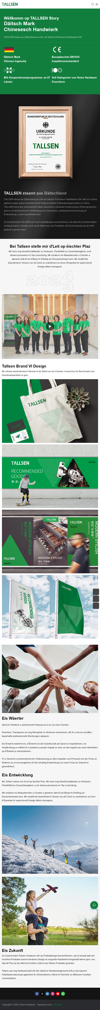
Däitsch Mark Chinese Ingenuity (15, 59)
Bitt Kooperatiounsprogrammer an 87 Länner (27, 79)
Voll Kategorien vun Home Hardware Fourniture (74, 79)
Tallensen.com (44, 1005)
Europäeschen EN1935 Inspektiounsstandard (66, 59)
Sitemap (57, 1005)
